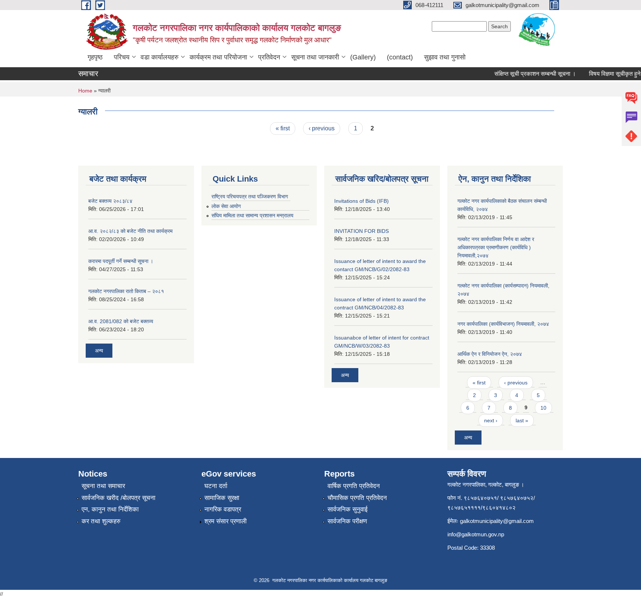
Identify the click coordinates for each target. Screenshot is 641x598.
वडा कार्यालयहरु (159, 57)
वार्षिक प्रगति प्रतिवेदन (354, 486)
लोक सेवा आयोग (226, 206)
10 (543, 408)
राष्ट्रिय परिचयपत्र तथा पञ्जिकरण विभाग (249, 196)
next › (490, 420)
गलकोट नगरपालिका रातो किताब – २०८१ (126, 291)
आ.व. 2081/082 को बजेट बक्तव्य (120, 321)
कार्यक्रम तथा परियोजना (218, 57)
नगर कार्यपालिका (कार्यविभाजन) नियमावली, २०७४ (503, 324)
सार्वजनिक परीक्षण (347, 521)
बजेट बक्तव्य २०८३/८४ (110, 201)
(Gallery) (363, 57)
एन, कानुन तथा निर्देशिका (110, 509)
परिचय (121, 57)
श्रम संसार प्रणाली (225, 521)
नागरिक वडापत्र (222, 509)
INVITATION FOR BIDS (361, 231)
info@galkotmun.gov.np (475, 534)
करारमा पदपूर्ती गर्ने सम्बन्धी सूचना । (120, 261)
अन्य (99, 351)
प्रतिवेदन (269, 57)
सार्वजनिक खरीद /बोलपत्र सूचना (118, 497)
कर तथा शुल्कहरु (101, 521)
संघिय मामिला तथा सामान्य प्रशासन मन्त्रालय (252, 215)
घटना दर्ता (215, 486)
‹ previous (322, 128)
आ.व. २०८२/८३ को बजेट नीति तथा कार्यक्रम (130, 231)
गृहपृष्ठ (95, 57)
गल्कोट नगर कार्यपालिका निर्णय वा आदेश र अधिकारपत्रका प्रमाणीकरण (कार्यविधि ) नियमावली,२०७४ (495, 247)
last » (522, 420)
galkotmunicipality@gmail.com (497, 521)
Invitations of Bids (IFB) (361, 201)
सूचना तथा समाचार (103, 486)
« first (283, 128)
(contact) (400, 57)
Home (85, 91)
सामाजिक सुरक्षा (221, 497)
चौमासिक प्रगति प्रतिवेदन (357, 497)
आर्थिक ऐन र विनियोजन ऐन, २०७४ (489, 354)
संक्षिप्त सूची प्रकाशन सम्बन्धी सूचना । (530, 74)
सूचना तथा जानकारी (315, 57)
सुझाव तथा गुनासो (445, 57)
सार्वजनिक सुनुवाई (348, 509)
